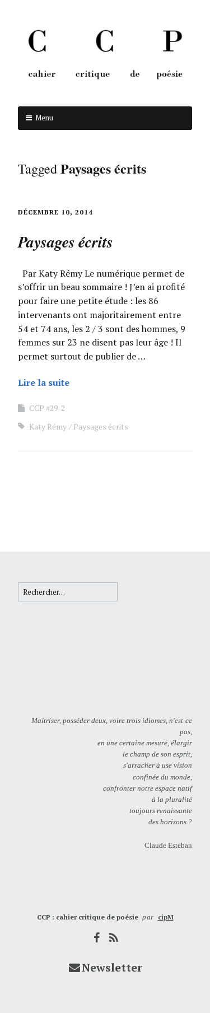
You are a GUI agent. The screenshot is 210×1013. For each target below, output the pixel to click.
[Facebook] (96, 937)
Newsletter (112, 967)
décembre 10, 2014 (55, 212)
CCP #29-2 (47, 408)
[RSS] (113, 937)
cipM (166, 917)
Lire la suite (43, 382)
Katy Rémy (48, 426)
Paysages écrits (100, 426)
